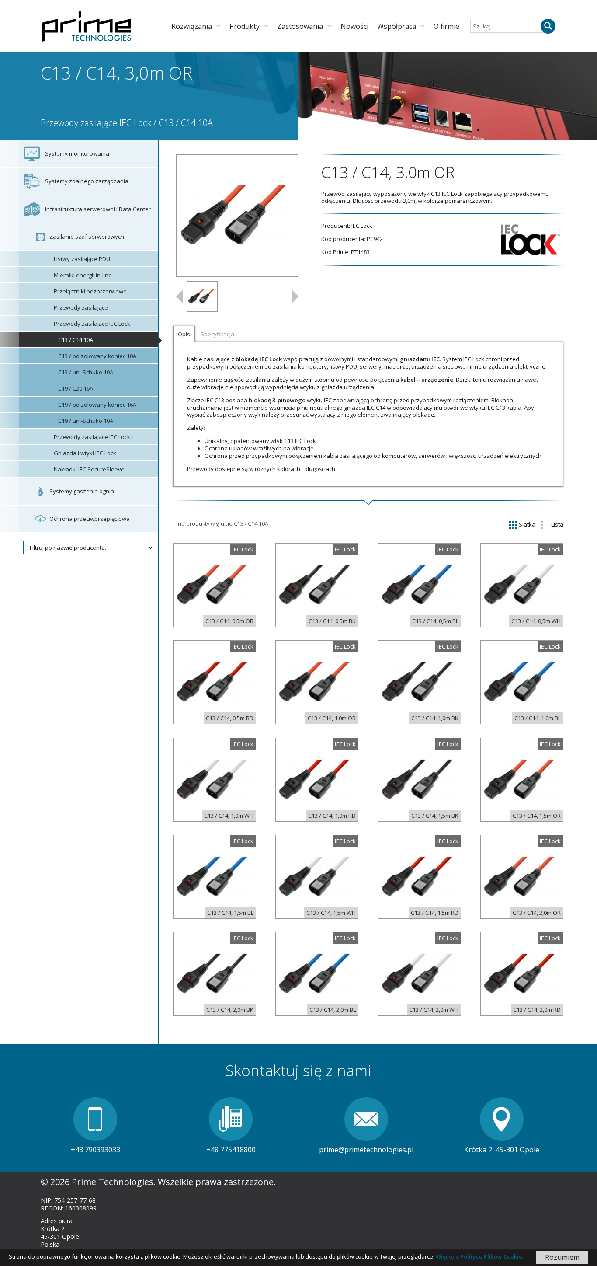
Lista (556, 524)
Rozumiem (562, 1257)
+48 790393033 (95, 1149)
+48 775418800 (231, 1149)
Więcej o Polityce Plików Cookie (479, 1256)
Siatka (526, 524)
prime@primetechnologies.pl (366, 1149)
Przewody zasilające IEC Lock (96, 123)
